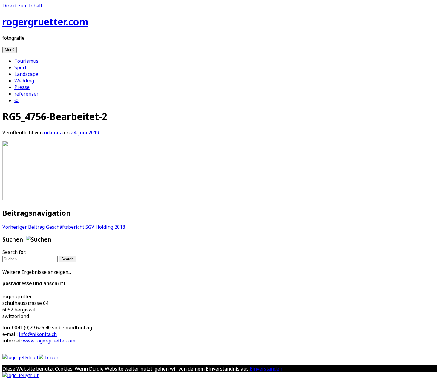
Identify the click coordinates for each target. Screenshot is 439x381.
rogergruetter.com (45, 21)
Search (67, 259)
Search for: (14, 252)
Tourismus (26, 61)
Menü (9, 49)
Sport (20, 67)
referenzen (26, 93)
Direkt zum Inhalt (22, 5)
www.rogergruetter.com (49, 340)
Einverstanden (266, 368)
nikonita (53, 132)
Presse (22, 87)
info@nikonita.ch (38, 334)
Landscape (26, 74)
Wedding (24, 80)
